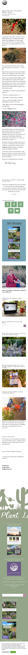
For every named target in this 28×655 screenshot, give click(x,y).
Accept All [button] (13, 652)
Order (4, 600)
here (20, 67)
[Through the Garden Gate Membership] (14, 531)
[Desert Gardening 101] (14, 541)
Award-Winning (9, 619)
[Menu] (24, 2)
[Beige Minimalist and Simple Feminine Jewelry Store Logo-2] (14, 569)
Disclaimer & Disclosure (16, 451)
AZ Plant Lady (5, 15)
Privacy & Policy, (6, 451)
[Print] (11, 2)
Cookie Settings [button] (5, 652)
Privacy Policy (14, 194)
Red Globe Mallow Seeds (9, 14)
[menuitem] (24, 2)
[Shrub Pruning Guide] (14, 550)
